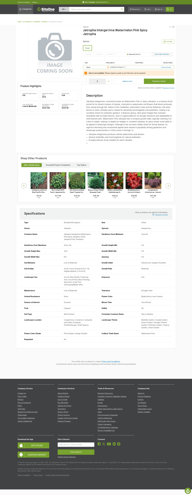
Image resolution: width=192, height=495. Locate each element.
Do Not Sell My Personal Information (57, 475)
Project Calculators (104, 424)
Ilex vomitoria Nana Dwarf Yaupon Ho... (77, 191)
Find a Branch (64, 439)
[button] (35, 2)
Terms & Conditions (24, 475)
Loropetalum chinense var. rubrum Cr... (153, 191)
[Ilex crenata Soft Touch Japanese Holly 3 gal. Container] (58, 180)
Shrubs (44, 22)
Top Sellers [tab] (81, 165)
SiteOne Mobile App (25, 421)
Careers (141, 399)
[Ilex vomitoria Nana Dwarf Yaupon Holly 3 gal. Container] (77, 180)
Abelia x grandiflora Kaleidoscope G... (115, 191)
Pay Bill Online (63, 403)
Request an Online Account (27, 412)
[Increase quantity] (109, 81)
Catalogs (101, 399)
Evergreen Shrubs (55, 22)
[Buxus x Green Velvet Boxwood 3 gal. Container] (96, 180)
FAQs (20, 406)
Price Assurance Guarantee (108, 415)
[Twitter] (104, 445)
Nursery (37, 22)
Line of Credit (62, 399)
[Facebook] (100, 445)
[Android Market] (36, 454)
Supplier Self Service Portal (67, 418)
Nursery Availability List (106, 430)
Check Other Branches (162, 54)
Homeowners (102, 406)
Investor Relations (144, 396)
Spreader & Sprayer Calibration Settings (112, 396)
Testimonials (22, 415)
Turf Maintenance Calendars (108, 427)
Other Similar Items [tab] (32, 165)
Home (19, 22)
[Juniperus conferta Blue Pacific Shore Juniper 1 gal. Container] (39, 180)
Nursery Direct (63, 412)
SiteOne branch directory (67, 457)
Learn (100, 412)
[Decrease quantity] (86, 81)
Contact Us (22, 393)
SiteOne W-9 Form (64, 406)
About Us (141, 393)
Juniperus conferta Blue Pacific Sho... (39, 191)
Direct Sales (22, 396)
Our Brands (142, 403)
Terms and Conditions (110, 361)
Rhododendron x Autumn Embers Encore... (134, 191)
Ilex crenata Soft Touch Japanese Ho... (58, 191)
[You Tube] (109, 445)
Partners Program (64, 421)
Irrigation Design (63, 396)
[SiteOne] (46, 11)
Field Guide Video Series (107, 421)
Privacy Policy (38, 475)
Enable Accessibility (24, 2)
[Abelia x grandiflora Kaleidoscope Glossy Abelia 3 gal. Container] (115, 180)
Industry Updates (144, 412)
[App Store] (36, 445)
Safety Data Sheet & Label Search (110, 409)
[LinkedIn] (115, 445)
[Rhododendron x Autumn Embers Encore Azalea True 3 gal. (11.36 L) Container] (134, 180)
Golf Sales (21, 409)
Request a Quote (159, 81)
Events (100, 403)
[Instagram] (119, 445)
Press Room (142, 406)
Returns (20, 399)
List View (169, 41)
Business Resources (105, 393)
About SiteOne (63, 393)
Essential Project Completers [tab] (58, 165)
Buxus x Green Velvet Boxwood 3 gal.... (96, 191)
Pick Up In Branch (24, 403)
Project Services (64, 415)
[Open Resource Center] (188, 491)
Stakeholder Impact (145, 409)
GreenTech (62, 409)
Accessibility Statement (26, 418)
